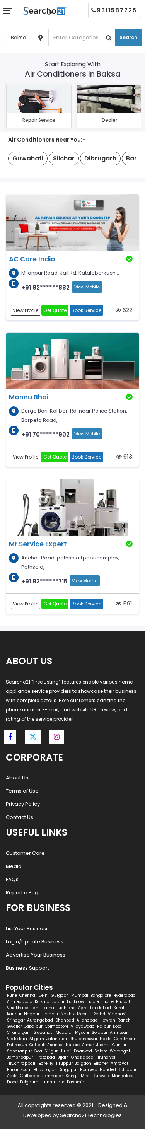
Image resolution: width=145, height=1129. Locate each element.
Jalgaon (83, 1063)
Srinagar (16, 1020)
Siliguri (51, 1051)
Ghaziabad (82, 1057)
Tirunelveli (106, 1057)
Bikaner (101, 1063)
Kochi (25, 1070)
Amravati (120, 1063)
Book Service (86, 310)
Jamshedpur (20, 1057)
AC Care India (32, 259)
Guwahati (43, 1032)
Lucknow (75, 1002)
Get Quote (55, 310)
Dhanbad (64, 1020)
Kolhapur (127, 1070)
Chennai (27, 995)
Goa (38, 1051)
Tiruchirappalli (21, 1063)
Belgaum (29, 1082)
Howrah (107, 1020)
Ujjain (63, 1057)
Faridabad (100, 1008)
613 (127, 456)
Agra (83, 1008)
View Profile (25, 310)
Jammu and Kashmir (62, 1082)
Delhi (44, 995)
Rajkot (99, 1014)
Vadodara (17, 1039)
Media (14, 866)
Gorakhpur (124, 1039)
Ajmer (88, 1045)
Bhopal (123, 1002)
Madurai (64, 1032)
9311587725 (117, 10)
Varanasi (117, 1014)
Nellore (73, 1045)
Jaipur (58, 1002)
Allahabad (87, 1020)
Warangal (120, 1051)
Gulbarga (29, 1076)
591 (126, 603)
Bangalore (100, 995)
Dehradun (17, 1045)
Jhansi (103, 1045)
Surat (119, 1008)
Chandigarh (19, 1032)
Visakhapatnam (23, 1008)
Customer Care (25, 853)
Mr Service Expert (38, 544)
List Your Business (27, 928)
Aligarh (36, 1039)
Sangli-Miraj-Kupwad (87, 1076)
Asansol (55, 1045)
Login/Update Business (34, 941)
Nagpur (31, 1014)
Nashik (68, 1014)
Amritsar (119, 1032)
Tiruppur (64, 1063)
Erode (12, 1082)
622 (126, 310)
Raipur (104, 1026)
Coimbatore (56, 1026)
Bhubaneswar (83, 1039)
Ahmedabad (19, 1002)
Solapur (99, 1032)
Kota (117, 1026)
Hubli (66, 1051)
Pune (12, 995)
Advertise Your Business (35, 954)
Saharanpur (19, 1051)
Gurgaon (60, 995)
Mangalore (122, 1076)
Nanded (108, 1070)
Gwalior (14, 1026)
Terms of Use (22, 791)
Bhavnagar (45, 1070)
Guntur (119, 1045)
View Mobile (87, 287)
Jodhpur (50, 1014)
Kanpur (14, 1014)
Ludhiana (66, 1008)
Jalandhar (56, 1039)
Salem (100, 1051)
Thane (107, 1002)
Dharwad (83, 1051)
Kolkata (42, 1002)
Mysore (82, 1032)
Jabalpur (33, 1026)
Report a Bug (22, 892)
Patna (48, 1008)
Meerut (84, 1014)
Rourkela (88, 1070)
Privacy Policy (23, 804)
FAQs (12, 879)
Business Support (27, 968)
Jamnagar (52, 1076)
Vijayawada (83, 1026)
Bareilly (46, 1063)
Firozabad (45, 1057)
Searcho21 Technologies (91, 1115)
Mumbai (79, 995)
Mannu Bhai (28, 397)
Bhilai (12, 1070)
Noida (106, 1039)
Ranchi (125, 1020)
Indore (92, 1002)
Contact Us (19, 817)
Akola (12, 1076)
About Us (17, 777)
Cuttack (37, 1045)
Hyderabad (124, 995)
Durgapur (68, 1070)
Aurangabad (40, 1020)
